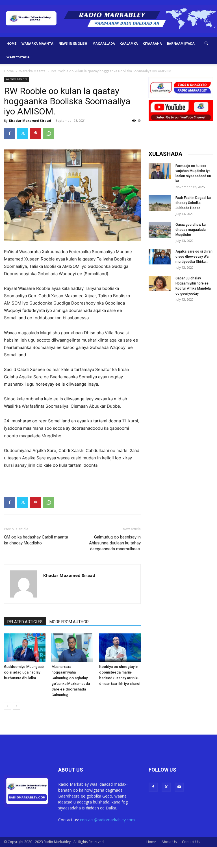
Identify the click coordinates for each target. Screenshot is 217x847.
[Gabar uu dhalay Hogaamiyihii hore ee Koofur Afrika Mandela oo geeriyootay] (160, 283)
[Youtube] (179, 787)
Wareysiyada (18, 57)
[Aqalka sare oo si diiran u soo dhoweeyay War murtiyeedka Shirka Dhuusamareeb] (160, 256)
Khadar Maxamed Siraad (30, 120)
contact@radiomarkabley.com (107, 819)
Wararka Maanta (37, 43)
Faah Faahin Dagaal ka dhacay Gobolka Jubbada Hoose (193, 203)
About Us (169, 841)
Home (11, 43)
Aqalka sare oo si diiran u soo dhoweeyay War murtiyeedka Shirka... (193, 256)
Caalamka (129, 43)
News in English (72, 43)
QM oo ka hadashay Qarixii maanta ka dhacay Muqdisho (36, 540)
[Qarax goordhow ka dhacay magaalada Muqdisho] (160, 230)
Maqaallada (103, 43)
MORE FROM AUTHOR (69, 622)
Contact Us (190, 841)
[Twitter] (22, 133)
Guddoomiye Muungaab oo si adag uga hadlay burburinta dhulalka (24, 672)
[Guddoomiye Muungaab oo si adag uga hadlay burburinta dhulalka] (24, 647)
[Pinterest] (35, 133)
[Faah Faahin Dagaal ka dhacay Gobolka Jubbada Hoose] (160, 203)
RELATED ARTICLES (25, 622)
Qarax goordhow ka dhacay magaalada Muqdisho (190, 230)
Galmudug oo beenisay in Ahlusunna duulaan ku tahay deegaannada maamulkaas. (115, 543)
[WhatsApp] (48, 133)
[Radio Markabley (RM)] (108, 19)
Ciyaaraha (152, 43)
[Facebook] (9, 133)
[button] (206, 43)
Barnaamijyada (181, 43)
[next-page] (16, 706)
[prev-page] (7, 706)
